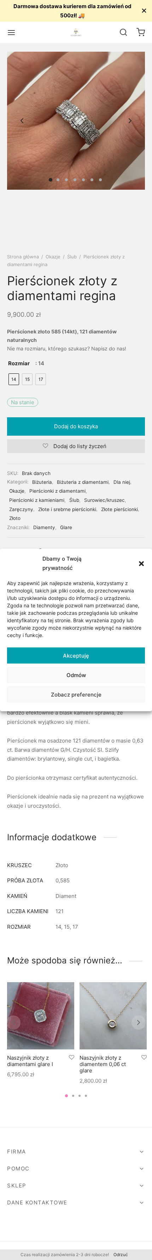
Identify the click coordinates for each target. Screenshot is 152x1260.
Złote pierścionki (119, 509)
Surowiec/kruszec (104, 500)
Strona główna (23, 256)
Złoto (15, 518)
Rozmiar (19, 363)
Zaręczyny (21, 509)
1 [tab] (66, 1095)
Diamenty (44, 527)
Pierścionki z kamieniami (36, 500)
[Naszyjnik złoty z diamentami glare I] (40, 1015)
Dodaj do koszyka (76, 426)
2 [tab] (73, 1096)
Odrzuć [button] (120, 1254)
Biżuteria (42, 482)
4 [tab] (86, 1096)
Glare (66, 527)
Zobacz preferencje (76, 694)
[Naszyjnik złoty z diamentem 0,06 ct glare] (113, 1015)
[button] (141, 563)
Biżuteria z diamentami (83, 482)
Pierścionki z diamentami (57, 491)
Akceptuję (76, 655)
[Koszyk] (140, 32)
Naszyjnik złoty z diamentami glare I (30, 1060)
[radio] (13, 379)
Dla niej (121, 482)
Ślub (72, 256)
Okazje (53, 256)
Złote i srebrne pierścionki (67, 509)
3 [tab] (79, 1096)
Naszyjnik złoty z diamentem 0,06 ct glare (103, 1064)
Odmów (76, 674)
